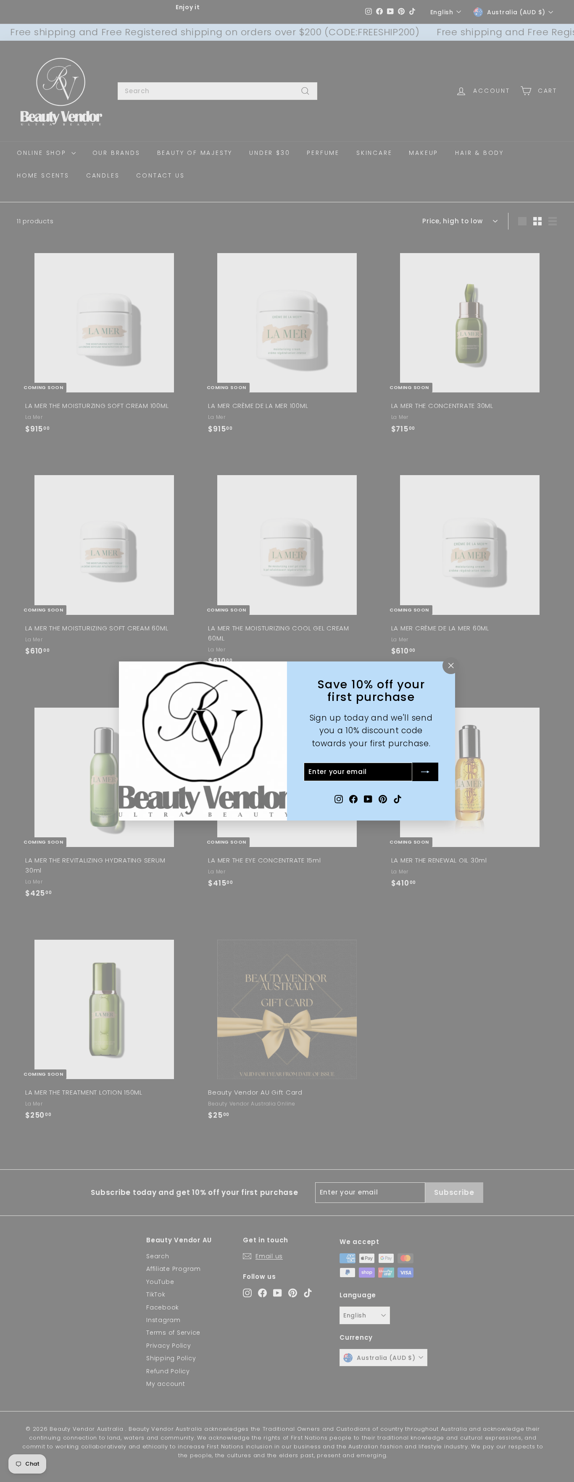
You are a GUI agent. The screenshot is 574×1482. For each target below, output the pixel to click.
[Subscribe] (425, 772)
